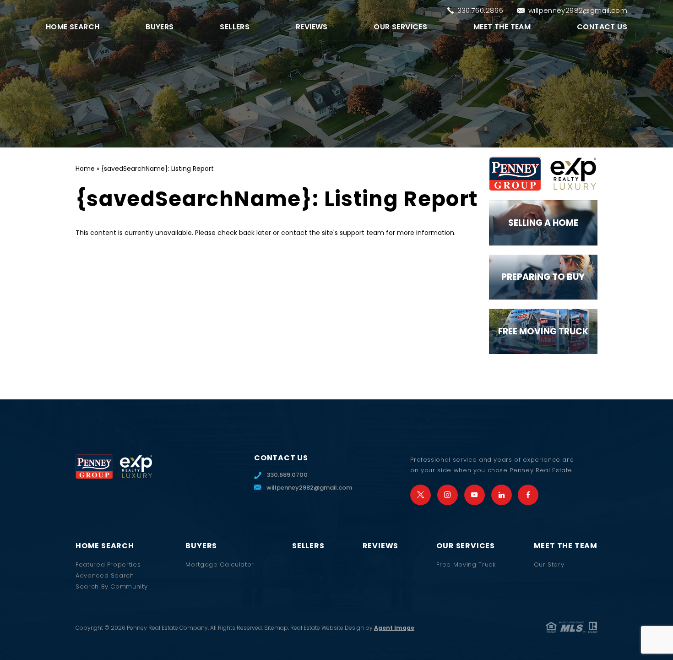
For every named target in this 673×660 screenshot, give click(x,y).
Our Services (400, 27)
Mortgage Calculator (219, 564)
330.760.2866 (480, 10)
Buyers (160, 27)
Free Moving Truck (465, 564)
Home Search (72, 27)
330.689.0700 (287, 475)
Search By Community (111, 586)
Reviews (312, 27)
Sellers (235, 27)
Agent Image (394, 628)
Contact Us (602, 27)
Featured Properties (108, 564)
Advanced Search (105, 575)
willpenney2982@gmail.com (577, 10)
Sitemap (276, 628)
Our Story (549, 564)
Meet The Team (502, 27)
